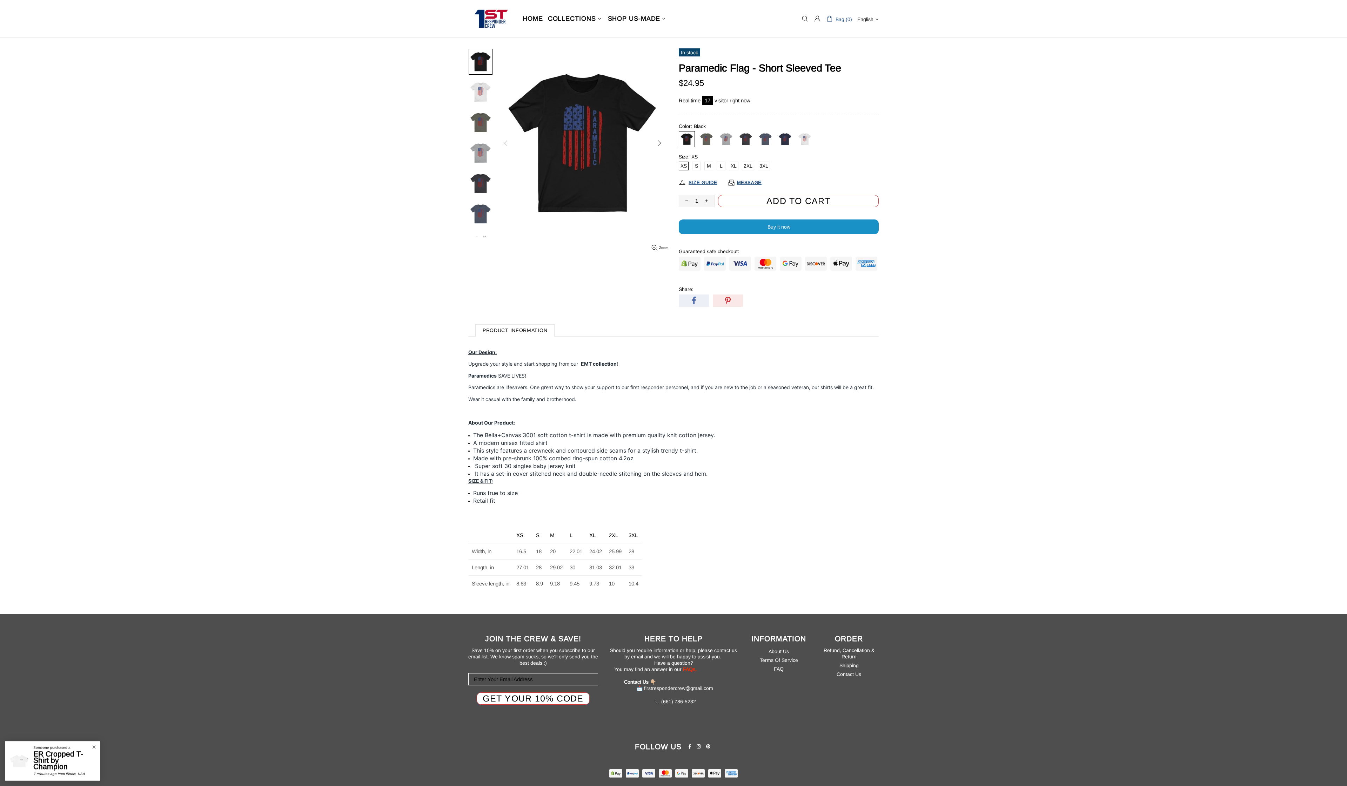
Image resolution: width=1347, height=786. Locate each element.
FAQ (779, 669)
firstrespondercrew (491, 18)
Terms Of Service (779, 660)
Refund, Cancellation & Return (849, 653)
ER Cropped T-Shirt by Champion (58, 760)
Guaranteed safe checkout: (709, 251)
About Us (779, 651)
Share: (686, 289)
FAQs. (690, 669)
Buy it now (779, 227)
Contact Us (849, 674)
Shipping (849, 665)
